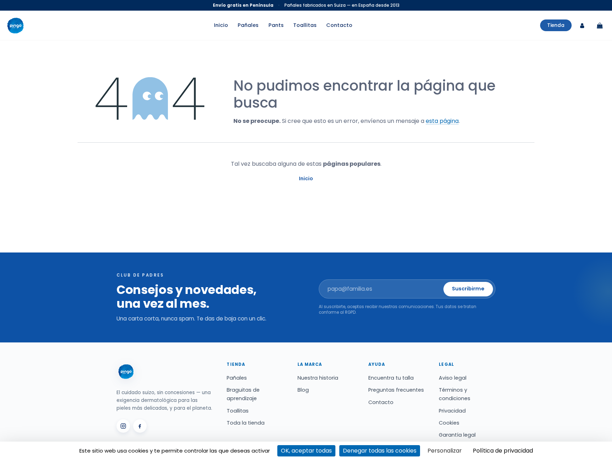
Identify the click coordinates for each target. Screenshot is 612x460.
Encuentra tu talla (391, 377)
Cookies (449, 422)
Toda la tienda (246, 422)
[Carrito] (600, 25)
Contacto (339, 25)
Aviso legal (452, 377)
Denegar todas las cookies (379, 451)
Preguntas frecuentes (396, 389)
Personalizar (444, 451)
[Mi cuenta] (582, 25)
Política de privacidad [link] (503, 451)
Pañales (248, 25)
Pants (276, 25)
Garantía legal (457, 434)
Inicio (221, 25)
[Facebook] (140, 426)
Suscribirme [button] (468, 288)
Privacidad (452, 410)
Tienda (556, 25)
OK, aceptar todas (306, 451)
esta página (442, 121)
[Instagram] (123, 426)
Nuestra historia (318, 377)
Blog (303, 389)
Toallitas (305, 25)
